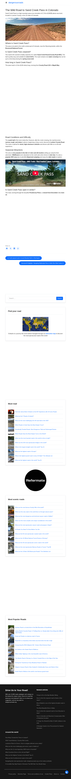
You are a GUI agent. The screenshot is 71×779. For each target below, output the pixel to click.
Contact (63, 774)
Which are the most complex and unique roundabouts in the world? (33, 520)
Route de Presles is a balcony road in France (27, 636)
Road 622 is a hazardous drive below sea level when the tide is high (33, 640)
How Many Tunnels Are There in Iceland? (16, 737)
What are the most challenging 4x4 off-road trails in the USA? (32, 420)
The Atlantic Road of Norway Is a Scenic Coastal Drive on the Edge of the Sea (36, 658)
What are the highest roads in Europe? (25, 451)
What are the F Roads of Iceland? (24, 416)
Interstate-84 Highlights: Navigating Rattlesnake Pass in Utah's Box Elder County (41, 263)
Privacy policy (12, 774)
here (23, 698)
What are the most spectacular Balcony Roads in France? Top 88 (33, 547)
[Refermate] (35, 480)
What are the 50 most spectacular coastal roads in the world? (32, 534)
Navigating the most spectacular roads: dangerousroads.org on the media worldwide (28, 761)
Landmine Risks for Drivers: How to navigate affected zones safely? (23, 743)
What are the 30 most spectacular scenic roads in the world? (31, 542)
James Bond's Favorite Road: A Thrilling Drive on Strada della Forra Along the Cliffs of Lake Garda (39, 631)
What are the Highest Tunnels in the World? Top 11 (19, 755)
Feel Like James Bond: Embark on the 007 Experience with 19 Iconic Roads (36, 411)
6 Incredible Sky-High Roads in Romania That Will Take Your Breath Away (25, 764)
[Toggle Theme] (66, 772)
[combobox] (32, 298)
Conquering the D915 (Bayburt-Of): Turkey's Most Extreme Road (33, 645)
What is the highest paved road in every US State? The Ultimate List (33, 455)
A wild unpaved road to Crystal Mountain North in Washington (24, 258)
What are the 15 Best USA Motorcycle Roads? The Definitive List (32, 551)
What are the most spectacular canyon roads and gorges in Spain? (33, 525)
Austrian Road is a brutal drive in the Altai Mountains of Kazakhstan (33, 627)
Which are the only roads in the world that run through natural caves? (34, 511)
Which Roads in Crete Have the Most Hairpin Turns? (29, 425)
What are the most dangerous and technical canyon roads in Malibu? (34, 516)
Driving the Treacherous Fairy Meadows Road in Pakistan (31, 662)
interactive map (51, 333)
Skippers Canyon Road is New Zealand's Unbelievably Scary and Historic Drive (36, 667)
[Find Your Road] (35, 324)
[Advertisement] (35, 121)
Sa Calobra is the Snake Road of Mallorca (26, 649)
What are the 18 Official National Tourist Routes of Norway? (31, 538)
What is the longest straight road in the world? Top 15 (29, 447)
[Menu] (6, 2)
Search (59, 298)
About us (56, 774)
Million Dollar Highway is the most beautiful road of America (31, 654)
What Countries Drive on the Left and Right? (17, 752)
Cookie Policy (48, 774)
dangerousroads (15, 2)
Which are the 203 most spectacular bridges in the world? (31, 442)
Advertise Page (22, 774)
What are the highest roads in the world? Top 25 (28, 460)
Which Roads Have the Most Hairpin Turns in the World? (30, 433)
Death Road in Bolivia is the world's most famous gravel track (32, 671)
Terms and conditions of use (35, 774)
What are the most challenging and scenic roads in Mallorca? (22, 746)
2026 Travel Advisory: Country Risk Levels (16, 740)
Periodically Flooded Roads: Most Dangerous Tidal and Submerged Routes (35, 429)
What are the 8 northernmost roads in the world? (18, 758)
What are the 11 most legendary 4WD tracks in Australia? (21, 749)
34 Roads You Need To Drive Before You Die (27, 529)
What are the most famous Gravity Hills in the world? (29, 507)
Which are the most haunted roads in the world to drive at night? (32, 438)
